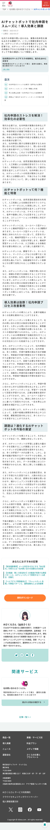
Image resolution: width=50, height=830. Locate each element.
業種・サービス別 (34, 737)
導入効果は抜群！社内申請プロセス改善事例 (25, 93)
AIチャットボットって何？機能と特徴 (23, 89)
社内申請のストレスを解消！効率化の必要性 (25, 84)
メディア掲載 (32, 749)
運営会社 (6, 754)
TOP (4, 9)
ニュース (6, 749)
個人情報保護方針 (10, 801)
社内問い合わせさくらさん (19, 9)
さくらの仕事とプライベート (33, 755)
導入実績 (6, 743)
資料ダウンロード (25, 597)
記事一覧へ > (25, 717)
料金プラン (32, 743)
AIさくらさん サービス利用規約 (16, 792)
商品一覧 (6, 737)
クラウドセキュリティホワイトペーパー (20, 796)
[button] (3, 4)
